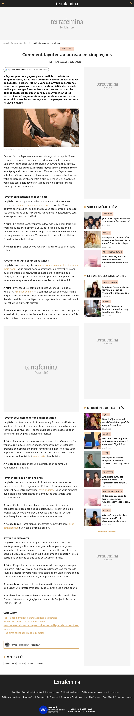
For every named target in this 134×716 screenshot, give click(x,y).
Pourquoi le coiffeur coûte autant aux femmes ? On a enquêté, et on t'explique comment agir (116, 242)
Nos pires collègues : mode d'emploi (24, 632)
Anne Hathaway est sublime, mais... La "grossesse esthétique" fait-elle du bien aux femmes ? (114, 482)
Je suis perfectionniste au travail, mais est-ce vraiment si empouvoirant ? (116, 291)
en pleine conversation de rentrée (33, 205)
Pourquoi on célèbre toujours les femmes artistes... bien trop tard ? (115, 460)
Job (25, 43)
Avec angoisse (47, 489)
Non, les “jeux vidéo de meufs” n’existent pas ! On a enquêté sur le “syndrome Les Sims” (116, 423)
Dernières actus (16, 43)
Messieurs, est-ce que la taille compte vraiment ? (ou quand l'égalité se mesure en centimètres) (115, 443)
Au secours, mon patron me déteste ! (24, 621)
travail (40, 663)
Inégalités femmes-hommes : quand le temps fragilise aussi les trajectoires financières (115, 310)
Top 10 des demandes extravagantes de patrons (30, 617)
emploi (22, 663)
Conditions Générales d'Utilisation (27, 692)
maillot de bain (24, 291)
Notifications (94, 697)
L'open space (10, 663)
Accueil (6, 43)
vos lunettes (40, 456)
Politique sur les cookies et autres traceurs (100, 692)
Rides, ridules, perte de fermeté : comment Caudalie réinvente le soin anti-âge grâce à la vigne (115, 261)
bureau (31, 663)
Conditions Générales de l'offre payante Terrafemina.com (62, 697)
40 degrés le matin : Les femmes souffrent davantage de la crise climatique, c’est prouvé (114, 519)
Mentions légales (71, 692)
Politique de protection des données (18, 697)
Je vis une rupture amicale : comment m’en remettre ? (116, 220)
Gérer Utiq (107, 697)
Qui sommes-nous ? (53, 692)
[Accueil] (67, 3)
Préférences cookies (123, 697)
